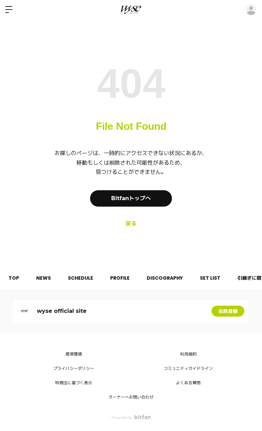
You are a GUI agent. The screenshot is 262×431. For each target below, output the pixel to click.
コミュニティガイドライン (188, 368)
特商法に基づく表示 (73, 382)
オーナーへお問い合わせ (131, 397)
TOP (14, 278)
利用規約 (188, 354)
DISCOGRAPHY (165, 278)
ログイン (251, 9)
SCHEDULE (80, 278)
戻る (131, 223)
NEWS (43, 278)
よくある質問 (188, 382)
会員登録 (227, 311)
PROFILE (120, 278)
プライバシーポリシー (73, 368)
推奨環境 (74, 354)
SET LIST (210, 278)
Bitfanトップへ (131, 198)
